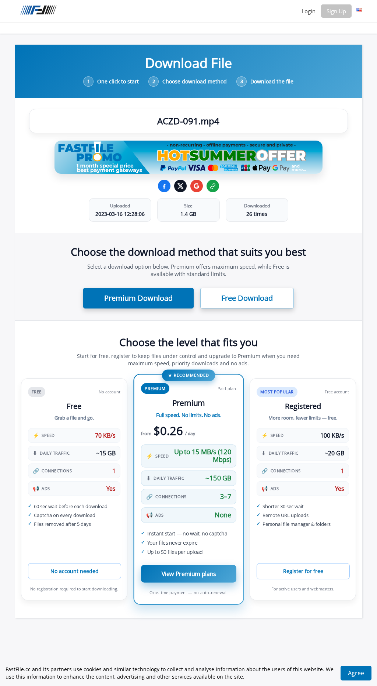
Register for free (303, 571)
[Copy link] (213, 186)
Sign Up (336, 11)
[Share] (196, 186)
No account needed (74, 571)
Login (309, 11)
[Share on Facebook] (164, 186)
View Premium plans (188, 574)
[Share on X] (180, 186)
